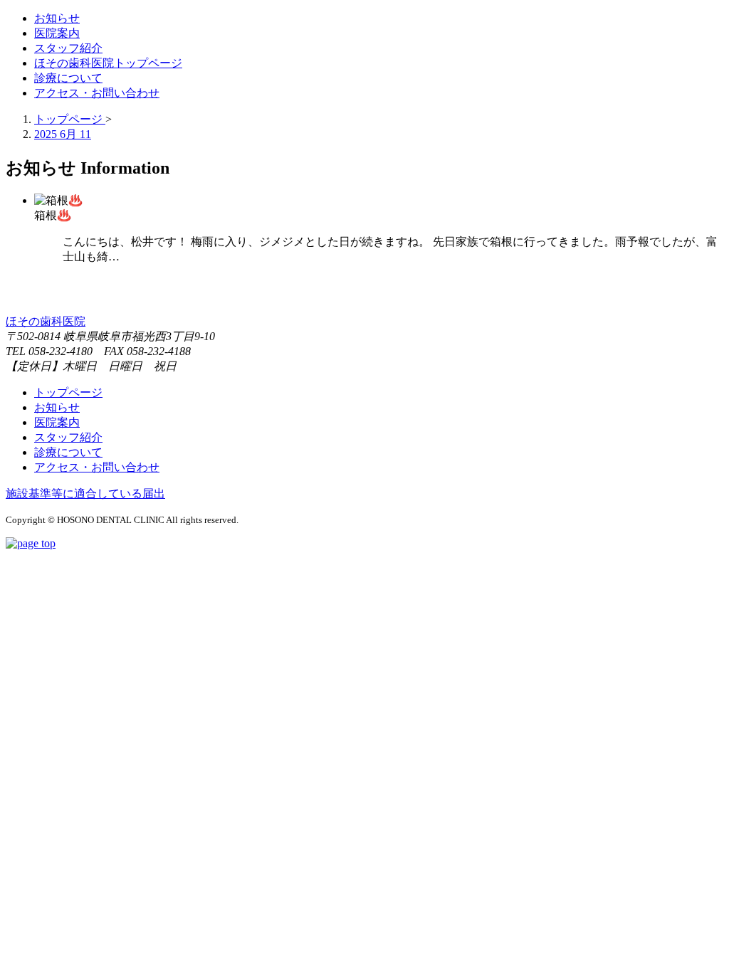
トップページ (68, 392)
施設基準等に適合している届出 (85, 493)
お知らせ (57, 407)
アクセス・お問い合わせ (96, 467)
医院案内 (57, 422)
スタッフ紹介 (68, 437)
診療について (68, 452)
